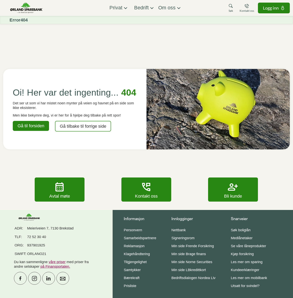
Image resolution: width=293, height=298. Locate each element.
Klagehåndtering (137, 254)
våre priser (57, 262)
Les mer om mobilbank (249, 278)
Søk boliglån (241, 230)
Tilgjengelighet (135, 262)
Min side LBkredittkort (188, 270)
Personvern (133, 230)
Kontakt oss (146, 189)
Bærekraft (132, 278)
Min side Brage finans (188, 254)
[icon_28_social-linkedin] (48, 278)
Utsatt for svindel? (245, 286)
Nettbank (178, 230)
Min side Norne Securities (191, 262)
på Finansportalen (54, 267)
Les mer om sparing (247, 262)
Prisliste (130, 286)
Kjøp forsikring (242, 254)
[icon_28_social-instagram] (34, 278)
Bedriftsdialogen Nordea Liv (193, 278)
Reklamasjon (134, 246)
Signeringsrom (183, 238)
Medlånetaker (242, 238)
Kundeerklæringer (245, 270)
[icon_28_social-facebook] (20, 278)
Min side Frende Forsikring (192, 246)
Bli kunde (233, 189)
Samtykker (132, 270)
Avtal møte (59, 189)
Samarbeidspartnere (140, 238)
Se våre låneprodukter (248, 246)
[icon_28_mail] (62, 278)
